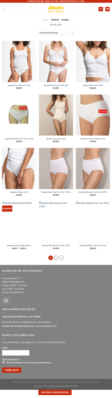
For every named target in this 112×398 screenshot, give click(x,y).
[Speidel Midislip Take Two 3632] (93, 221)
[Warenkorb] (107, 9)
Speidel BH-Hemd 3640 (93, 85)
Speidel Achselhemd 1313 (19, 85)
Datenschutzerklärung (37, 382)
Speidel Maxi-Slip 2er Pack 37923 (55, 192)
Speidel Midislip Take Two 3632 (92, 245)
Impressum (18, 382)
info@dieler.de (16, 292)
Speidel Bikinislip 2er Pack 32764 (19, 139)
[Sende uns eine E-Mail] (6, 300)
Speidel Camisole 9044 (56, 139)
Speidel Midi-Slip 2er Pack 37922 (56, 245)
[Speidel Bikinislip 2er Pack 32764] (19, 115)
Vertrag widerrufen (88, 382)
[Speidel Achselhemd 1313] (19, 61)
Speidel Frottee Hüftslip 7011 (92, 139)
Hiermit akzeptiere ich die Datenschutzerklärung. (28, 362)
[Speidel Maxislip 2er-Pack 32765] (93, 168)
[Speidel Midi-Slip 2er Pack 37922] (56, 221)
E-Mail (5, 348)
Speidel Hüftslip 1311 (19, 192)
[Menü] (4, 9)
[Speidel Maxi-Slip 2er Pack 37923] (56, 168)
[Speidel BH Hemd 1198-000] (56, 61)
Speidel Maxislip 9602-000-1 (19, 245)
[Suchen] (100, 9)
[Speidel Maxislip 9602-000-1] (19, 221)
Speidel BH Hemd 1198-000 (56, 85)
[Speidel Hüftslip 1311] (19, 168)
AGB (75, 382)
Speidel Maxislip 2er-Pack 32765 (93, 192)
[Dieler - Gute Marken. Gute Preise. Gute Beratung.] (56, 9)
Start (45, 20)
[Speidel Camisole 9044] (56, 115)
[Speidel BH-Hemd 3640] (93, 61)
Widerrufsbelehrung (61, 382)
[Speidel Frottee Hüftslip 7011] (93, 115)
